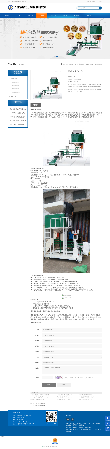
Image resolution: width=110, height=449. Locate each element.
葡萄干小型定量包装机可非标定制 (86, 397)
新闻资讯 (30, 15)
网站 (67, 423)
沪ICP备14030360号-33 (87, 429)
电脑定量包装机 (15, 82)
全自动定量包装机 (16, 92)
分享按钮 (2, 436)
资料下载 (65, 15)
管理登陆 (81, 425)
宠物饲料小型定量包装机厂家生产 (65, 397)
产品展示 (42, 15)
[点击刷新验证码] (59, 377)
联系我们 (100, 1)
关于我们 (18, 15)
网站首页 (7, 15)
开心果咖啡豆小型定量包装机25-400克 (39, 397)
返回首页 (89, 1)
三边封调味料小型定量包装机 (85, 399)
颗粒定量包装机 (15, 88)
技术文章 (53, 15)
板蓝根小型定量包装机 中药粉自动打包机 (40, 395)
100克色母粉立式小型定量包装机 (64, 395)
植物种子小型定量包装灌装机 (85, 395)
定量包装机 (81, 64)
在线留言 (94, 1)
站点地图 (88, 427)
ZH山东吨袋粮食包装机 (40, 405)
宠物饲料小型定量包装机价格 (37, 399)
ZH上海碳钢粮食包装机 (40, 403)
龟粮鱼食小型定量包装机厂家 (63, 399)
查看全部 (13, 96)
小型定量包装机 (15, 85)
